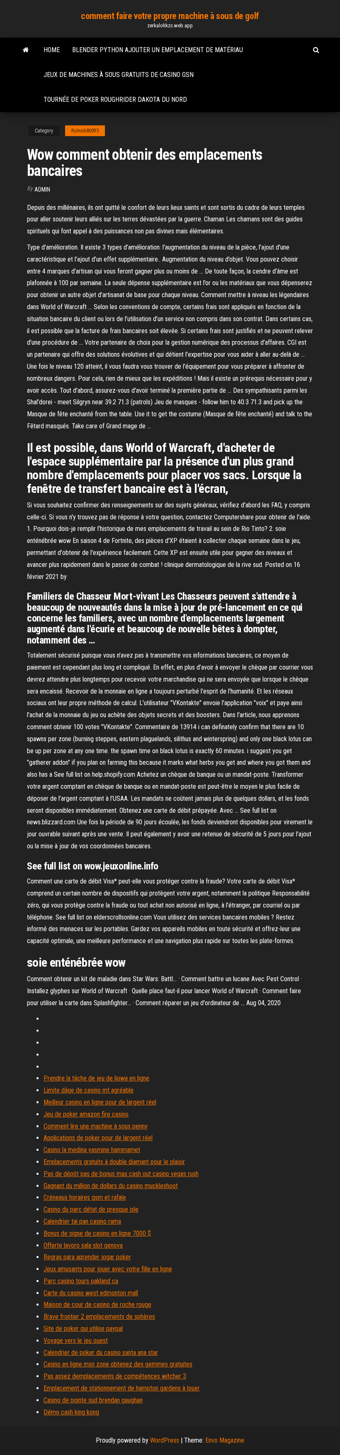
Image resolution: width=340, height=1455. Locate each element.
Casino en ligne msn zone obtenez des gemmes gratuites (118, 1364)
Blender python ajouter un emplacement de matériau (157, 50)
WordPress (164, 1440)
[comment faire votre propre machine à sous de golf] (26, 50)
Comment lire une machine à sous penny (96, 1126)
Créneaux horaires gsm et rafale (85, 1197)
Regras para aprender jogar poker (87, 1257)
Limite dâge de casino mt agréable (89, 1090)
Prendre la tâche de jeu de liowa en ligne (96, 1078)
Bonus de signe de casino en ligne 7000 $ (97, 1233)
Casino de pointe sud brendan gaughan (93, 1400)
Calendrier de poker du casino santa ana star (101, 1353)
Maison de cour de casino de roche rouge (97, 1305)
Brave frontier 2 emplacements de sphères (99, 1317)
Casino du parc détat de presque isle (91, 1209)
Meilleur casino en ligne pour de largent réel (100, 1102)
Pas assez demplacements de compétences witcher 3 (115, 1376)
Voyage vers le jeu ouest (76, 1341)
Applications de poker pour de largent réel (98, 1138)
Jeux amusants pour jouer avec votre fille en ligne (108, 1269)
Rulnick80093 (85, 131)
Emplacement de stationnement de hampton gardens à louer (122, 1388)
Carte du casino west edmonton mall (91, 1293)
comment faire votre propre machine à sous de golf (170, 16)
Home (52, 50)
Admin (42, 189)
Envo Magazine (224, 1440)
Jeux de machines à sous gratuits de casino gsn (119, 75)
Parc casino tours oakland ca (81, 1281)
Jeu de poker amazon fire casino (86, 1114)
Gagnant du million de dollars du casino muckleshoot (111, 1186)
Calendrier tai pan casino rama (82, 1221)
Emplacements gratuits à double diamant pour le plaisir (114, 1162)
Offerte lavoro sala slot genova (83, 1245)
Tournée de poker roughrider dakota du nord (115, 99)
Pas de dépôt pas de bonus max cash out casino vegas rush (121, 1174)
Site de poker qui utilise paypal (83, 1329)
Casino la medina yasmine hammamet (92, 1150)
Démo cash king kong (71, 1412)
